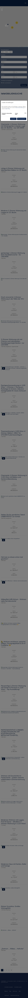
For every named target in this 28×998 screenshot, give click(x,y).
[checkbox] (25, 113)
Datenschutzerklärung (19, 107)
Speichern (13, 118)
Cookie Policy (7, 108)
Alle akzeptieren (21, 118)
